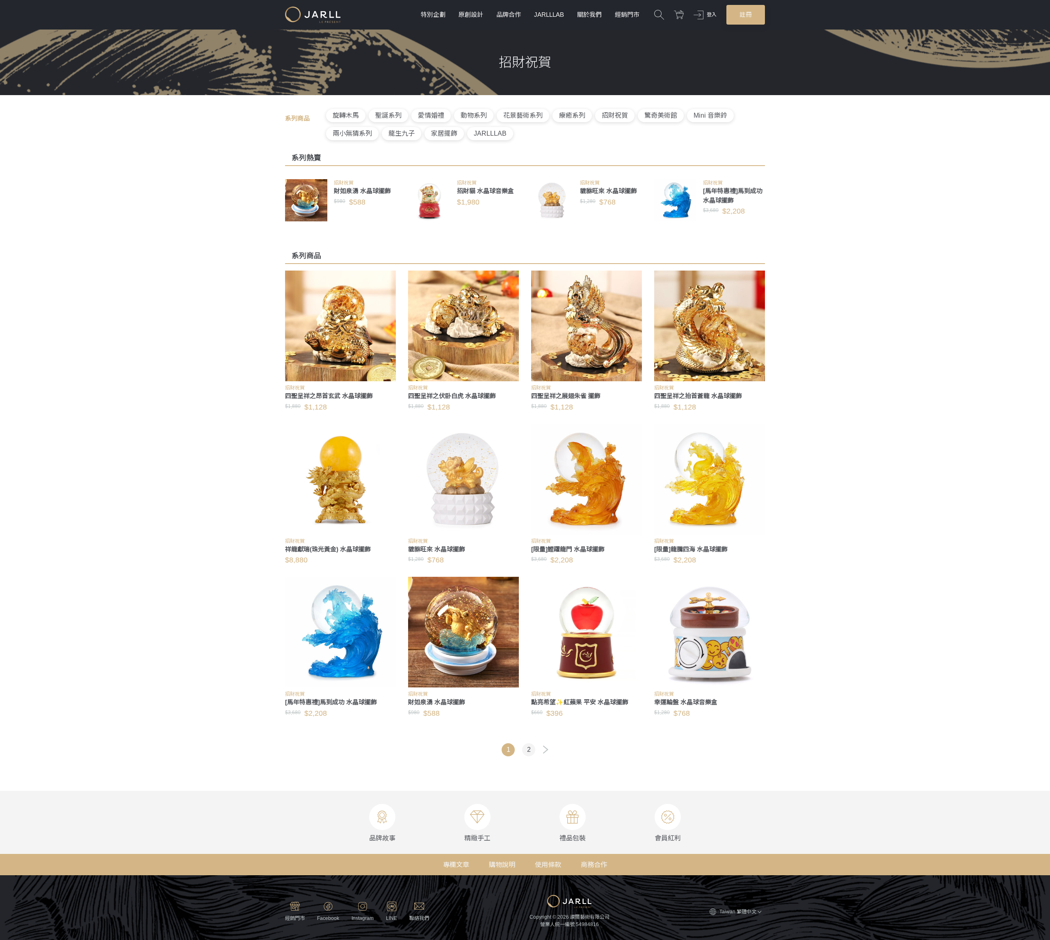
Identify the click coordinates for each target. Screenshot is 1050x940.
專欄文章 (456, 864)
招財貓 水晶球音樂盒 (485, 190)
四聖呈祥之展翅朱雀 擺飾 (565, 395)
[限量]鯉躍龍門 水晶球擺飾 (568, 549)
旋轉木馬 (346, 115)
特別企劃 (433, 14)
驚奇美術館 (660, 115)
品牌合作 (508, 14)
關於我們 (589, 14)
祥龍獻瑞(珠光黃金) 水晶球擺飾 (328, 549)
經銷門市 (627, 14)
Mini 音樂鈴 (710, 115)
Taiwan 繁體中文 (737, 912)
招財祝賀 (615, 115)
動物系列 (474, 115)
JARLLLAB (549, 14)
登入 (712, 15)
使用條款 (548, 864)
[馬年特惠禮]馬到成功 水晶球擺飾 (331, 702)
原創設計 (471, 14)
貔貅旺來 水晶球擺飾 (608, 190)
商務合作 (594, 864)
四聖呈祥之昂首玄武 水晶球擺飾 (329, 395)
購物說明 (502, 864)
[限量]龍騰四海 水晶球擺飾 (691, 549)
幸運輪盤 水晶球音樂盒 (685, 702)
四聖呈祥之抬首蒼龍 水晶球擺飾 (698, 395)
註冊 (746, 14)
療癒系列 (572, 115)
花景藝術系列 (523, 115)
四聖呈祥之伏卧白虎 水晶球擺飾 (452, 395)
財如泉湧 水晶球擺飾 (362, 190)
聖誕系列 (388, 115)
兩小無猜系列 (352, 133)
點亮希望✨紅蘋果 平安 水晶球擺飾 (579, 702)
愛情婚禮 (431, 115)
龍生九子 (401, 133)
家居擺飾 (444, 133)
